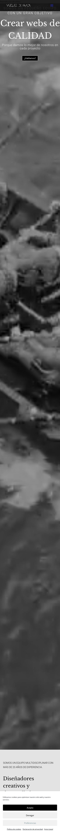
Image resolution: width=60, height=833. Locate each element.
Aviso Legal (48, 829)
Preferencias (30, 823)
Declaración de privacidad (33, 829)
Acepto (30, 807)
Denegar (30, 815)
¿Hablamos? (30, 58)
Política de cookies (14, 829)
